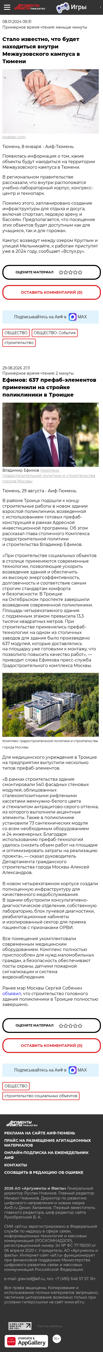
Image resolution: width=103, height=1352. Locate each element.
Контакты (15, 1165)
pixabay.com (14, 137)
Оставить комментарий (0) (51, 292)
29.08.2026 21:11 (16, 368)
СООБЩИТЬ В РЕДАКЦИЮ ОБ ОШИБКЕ (43, 1172)
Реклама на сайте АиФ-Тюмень (39, 1133)
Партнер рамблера (49, 1326)
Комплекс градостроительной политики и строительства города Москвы (48, 476)
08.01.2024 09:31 (16, 21)
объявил (11, 993)
